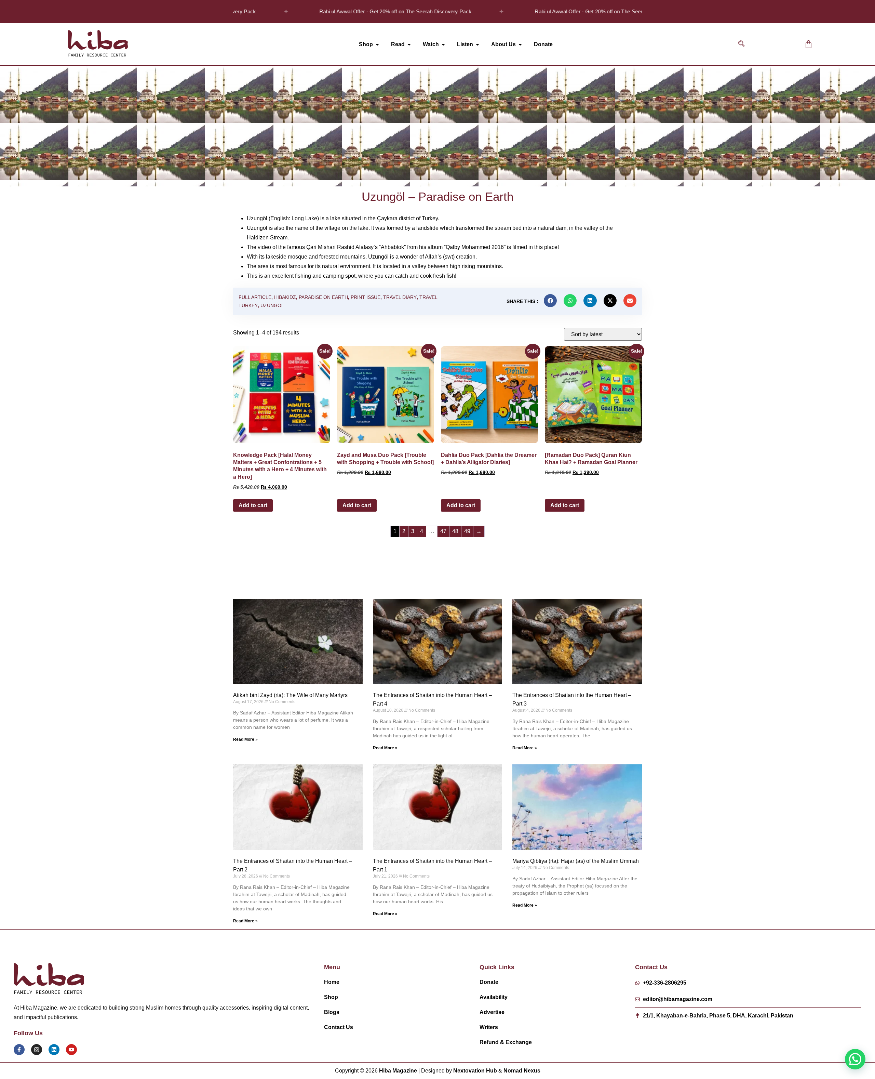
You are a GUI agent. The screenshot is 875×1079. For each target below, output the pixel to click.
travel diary (400, 297)
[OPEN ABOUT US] (520, 44)
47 (443, 531)
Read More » (245, 739)
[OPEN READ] (409, 44)
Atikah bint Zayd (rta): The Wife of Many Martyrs (290, 695)
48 (455, 531)
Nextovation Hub (475, 1071)
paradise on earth (323, 297)
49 (467, 531)
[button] (742, 44)
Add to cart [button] (253, 505)
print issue (365, 297)
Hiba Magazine (398, 1071)
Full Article (255, 297)
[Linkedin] (54, 1049)
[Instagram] (36, 1049)
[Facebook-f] (19, 1049)
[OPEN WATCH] (443, 44)
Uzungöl (272, 305)
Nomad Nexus (521, 1071)
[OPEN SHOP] (377, 44)
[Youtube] (71, 1049)
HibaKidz (285, 297)
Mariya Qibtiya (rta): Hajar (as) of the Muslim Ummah (575, 861)
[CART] (808, 44)
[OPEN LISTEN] (477, 44)
